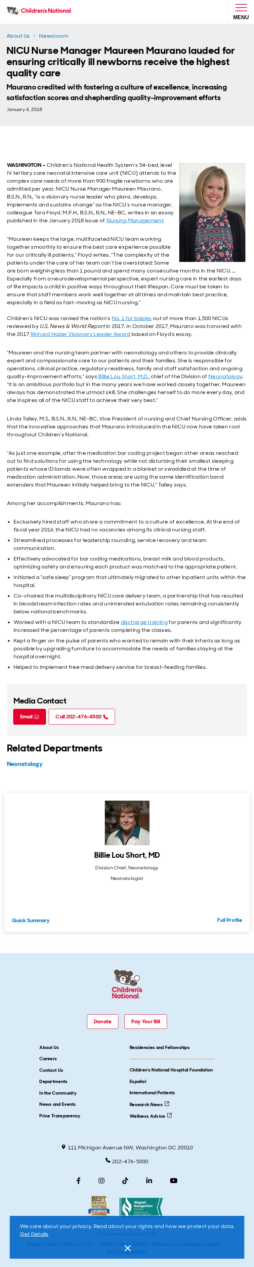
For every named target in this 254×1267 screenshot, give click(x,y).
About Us (18, 35)
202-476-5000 (130, 1161)
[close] (127, 1248)
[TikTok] (125, 1180)
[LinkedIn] (149, 1180)
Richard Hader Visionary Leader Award (80, 334)
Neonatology (225, 376)
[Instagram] (101, 1180)
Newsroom (53, 35)
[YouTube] (174, 1180)
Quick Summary (31, 920)
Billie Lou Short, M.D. (123, 376)
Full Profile (229, 920)
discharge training (144, 622)
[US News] (98, 1207)
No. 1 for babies (132, 318)
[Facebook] (78, 1180)
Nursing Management (134, 220)
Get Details (34, 1234)
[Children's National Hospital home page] (41, 12)
